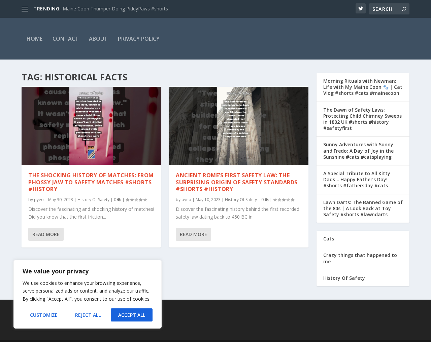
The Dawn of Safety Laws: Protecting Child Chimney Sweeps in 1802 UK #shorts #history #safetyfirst (362, 119)
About (98, 38)
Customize (44, 315)
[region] (87, 294)
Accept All (131, 315)
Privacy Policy (139, 38)
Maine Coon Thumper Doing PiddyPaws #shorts (115, 8)
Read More (46, 234)
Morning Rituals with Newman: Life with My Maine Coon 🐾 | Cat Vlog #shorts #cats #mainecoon (362, 87)
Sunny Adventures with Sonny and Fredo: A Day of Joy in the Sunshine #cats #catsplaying (358, 150)
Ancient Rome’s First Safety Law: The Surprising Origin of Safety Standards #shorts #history (237, 182)
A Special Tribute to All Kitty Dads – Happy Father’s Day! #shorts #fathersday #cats (356, 179)
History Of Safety (93, 199)
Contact (66, 38)
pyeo (39, 199)
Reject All (88, 315)
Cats (328, 238)
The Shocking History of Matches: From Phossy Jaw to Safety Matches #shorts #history (91, 182)
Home (34, 38)
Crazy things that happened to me (360, 258)
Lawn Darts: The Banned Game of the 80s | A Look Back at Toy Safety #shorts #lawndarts (363, 208)
